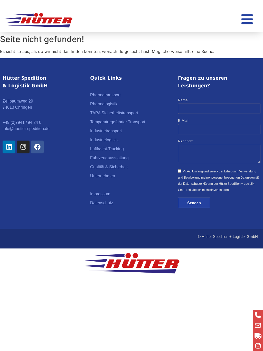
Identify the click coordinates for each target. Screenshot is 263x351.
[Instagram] (23, 147)
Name (183, 100)
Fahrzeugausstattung (109, 158)
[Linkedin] (9, 147)
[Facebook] (37, 147)
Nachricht (185, 141)
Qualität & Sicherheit (109, 167)
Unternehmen (102, 176)
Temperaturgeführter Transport (117, 122)
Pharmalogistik (103, 104)
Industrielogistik (104, 140)
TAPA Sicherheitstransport (114, 113)
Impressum (100, 194)
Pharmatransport (105, 95)
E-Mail (183, 121)
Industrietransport (106, 131)
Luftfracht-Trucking (107, 149)
